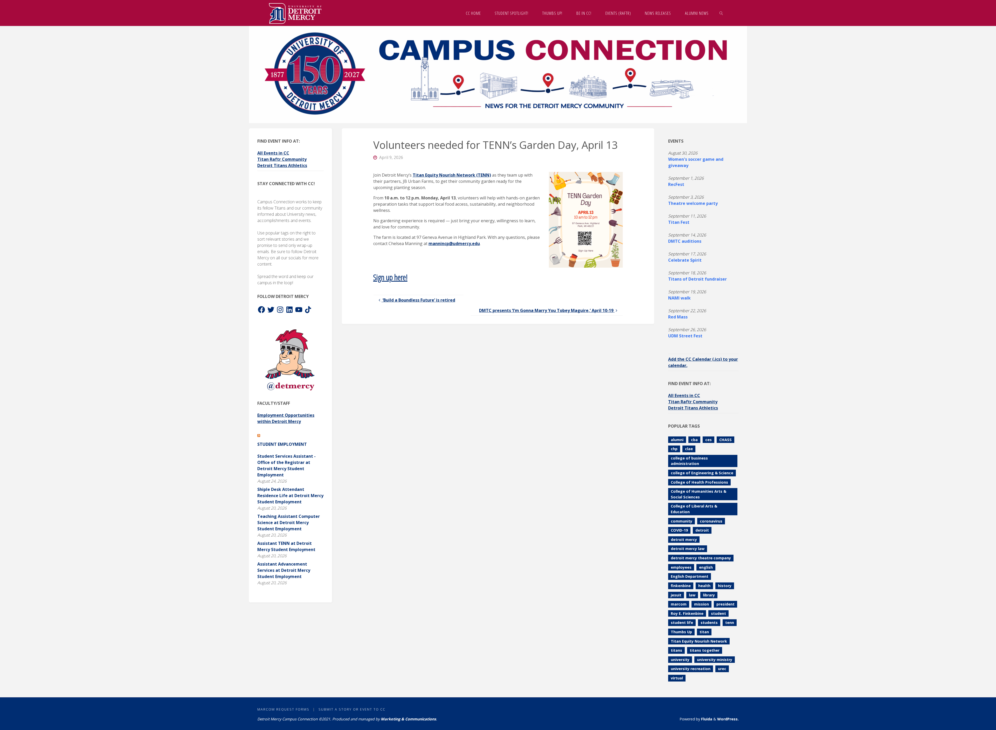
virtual (677, 678)
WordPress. (728, 719)
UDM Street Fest (685, 336)
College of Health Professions (699, 482)
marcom (679, 604)
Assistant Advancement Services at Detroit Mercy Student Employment (283, 570)
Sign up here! (390, 277)
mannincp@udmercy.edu (454, 243)
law (692, 595)
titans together (705, 650)
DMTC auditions (684, 241)
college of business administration (689, 461)
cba (694, 439)
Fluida (706, 719)
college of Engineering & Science (702, 472)
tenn (729, 622)
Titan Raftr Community (282, 159)
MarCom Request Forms (283, 709)
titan (704, 631)
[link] (721, 13)
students (709, 622)
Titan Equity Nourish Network (699, 641)
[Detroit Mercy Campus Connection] (295, 13)
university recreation (690, 668)
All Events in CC (273, 153)
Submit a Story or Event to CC (352, 709)
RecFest (676, 184)
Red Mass (678, 317)
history (724, 585)
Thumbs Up (681, 631)
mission (701, 604)
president (725, 604)
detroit (702, 530)
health (704, 585)
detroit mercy (684, 539)
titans (676, 650)
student (718, 613)
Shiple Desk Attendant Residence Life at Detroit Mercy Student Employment (290, 495)
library (709, 595)
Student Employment (282, 444)
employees (681, 567)
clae (689, 448)
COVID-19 (679, 530)
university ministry (714, 659)
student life (682, 622)
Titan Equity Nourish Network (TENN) (452, 175)
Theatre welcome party (693, 203)
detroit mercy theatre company (701, 557)
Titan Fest (678, 222)
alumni (677, 439)
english (706, 567)
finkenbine (681, 585)
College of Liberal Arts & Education (694, 509)
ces (708, 439)
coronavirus (711, 521)
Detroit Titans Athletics (282, 165)
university (680, 659)
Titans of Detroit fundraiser (697, 279)
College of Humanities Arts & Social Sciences (698, 494)
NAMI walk (679, 298)
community (681, 521)
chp (674, 448)
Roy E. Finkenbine (687, 613)
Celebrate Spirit (685, 260)
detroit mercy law (687, 548)
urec (722, 668)
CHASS (725, 439)
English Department (689, 576)
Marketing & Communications (408, 719)
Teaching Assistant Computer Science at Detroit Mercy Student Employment (288, 522)
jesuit (676, 595)
